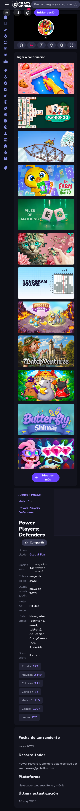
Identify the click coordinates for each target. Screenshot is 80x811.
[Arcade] (5, 77)
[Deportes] (5, 108)
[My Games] (17, 12)
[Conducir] (5, 102)
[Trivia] (5, 158)
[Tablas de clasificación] (5, 61)
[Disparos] (5, 114)
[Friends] (6, 12)
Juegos (23, 495)
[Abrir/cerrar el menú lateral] (6, 4)
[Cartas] (5, 89)
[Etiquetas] (5, 168)
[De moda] (5, 36)
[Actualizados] (5, 42)
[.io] (5, 127)
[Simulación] (5, 152)
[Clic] (5, 96)
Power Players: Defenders (30, 510)
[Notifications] (27, 12)
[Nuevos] (5, 30)
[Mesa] (5, 133)
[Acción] (5, 70)
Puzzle (36, 495)
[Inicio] (5, 17)
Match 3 (24, 501)
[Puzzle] (5, 146)
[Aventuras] (5, 83)
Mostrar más (48, 477)
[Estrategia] (5, 121)
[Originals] (5, 48)
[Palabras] (5, 140)
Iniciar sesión (46, 13)
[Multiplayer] (5, 55)
